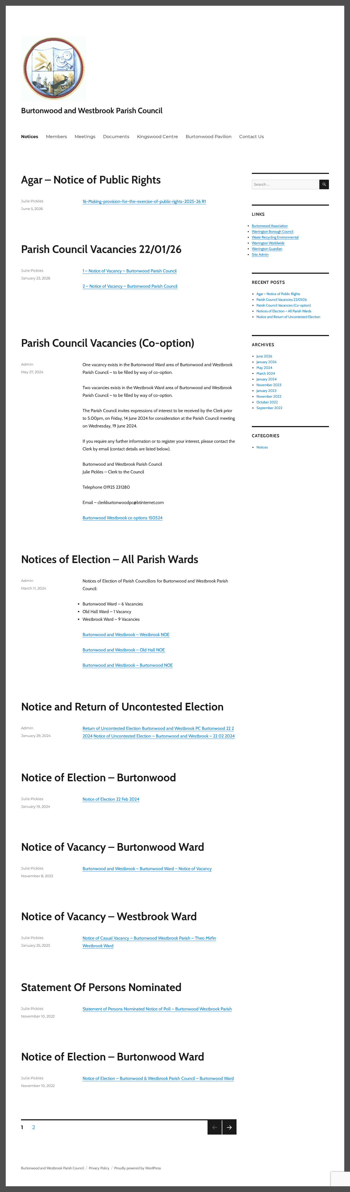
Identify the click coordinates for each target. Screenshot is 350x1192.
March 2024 (265, 373)
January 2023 (266, 390)
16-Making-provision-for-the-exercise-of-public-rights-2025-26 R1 (144, 201)
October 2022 (267, 402)
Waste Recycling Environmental (275, 237)
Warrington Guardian (267, 248)
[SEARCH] (324, 184)
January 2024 (266, 379)
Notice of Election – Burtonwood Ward (112, 1056)
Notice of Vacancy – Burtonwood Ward (112, 846)
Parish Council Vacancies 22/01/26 (101, 249)
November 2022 (268, 396)
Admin (27, 364)
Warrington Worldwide (268, 243)
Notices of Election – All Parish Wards (109, 559)
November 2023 (268, 385)
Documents (116, 136)
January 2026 (266, 362)
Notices (29, 136)
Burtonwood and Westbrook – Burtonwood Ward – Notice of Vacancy (147, 868)
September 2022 (269, 408)
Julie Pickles (32, 201)
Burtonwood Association (270, 225)
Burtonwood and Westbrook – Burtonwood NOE (128, 665)
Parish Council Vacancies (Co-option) (107, 342)
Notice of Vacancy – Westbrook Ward (109, 916)
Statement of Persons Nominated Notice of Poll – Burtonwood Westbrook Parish (157, 1009)
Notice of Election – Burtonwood (98, 777)
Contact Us (251, 136)
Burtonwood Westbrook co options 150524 (122, 517)
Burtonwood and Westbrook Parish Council (91, 110)
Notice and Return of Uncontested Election (122, 706)
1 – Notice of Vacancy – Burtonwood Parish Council (130, 270)
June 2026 (264, 356)
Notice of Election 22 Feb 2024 (111, 799)
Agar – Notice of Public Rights (91, 179)
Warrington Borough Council (272, 231)
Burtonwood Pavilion (209, 136)
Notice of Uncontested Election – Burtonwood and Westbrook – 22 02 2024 (164, 736)
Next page (229, 1134)
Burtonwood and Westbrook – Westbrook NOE (126, 634)
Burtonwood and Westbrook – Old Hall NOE (124, 649)
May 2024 (264, 367)
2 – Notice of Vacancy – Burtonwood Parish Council (130, 286)
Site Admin (260, 254)
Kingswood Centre (157, 136)
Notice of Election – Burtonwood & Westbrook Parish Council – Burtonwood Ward (158, 1078)
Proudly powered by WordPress (137, 1168)
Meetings (85, 136)
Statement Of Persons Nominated (101, 987)
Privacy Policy (99, 1168)
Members (56, 136)
